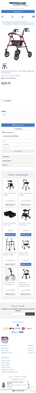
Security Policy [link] (5, 367)
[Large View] (4, 66)
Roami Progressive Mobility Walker (10, 254)
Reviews (5, 165)
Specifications (7, 161)
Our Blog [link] (30, 350)
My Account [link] (5, 348)
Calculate (18, 151)
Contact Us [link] (31, 353)
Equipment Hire (18, 11)
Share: (4, 101)
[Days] (7, 92)
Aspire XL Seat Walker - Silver (23, 254)
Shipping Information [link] (7, 370)
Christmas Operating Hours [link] (9, 372)
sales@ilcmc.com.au (18, 379)
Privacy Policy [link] (5, 363)
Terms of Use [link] (5, 360)
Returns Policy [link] (5, 365)
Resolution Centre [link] (6, 353)
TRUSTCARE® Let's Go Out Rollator (9, 283)
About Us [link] (30, 348)
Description (6, 157)
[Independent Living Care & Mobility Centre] (18, 3)
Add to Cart (19, 125)
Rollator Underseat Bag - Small (10, 224)
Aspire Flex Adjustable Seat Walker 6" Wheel (24, 284)
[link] (18, 325)
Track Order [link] (5, 350)
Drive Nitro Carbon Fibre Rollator (25, 224)
